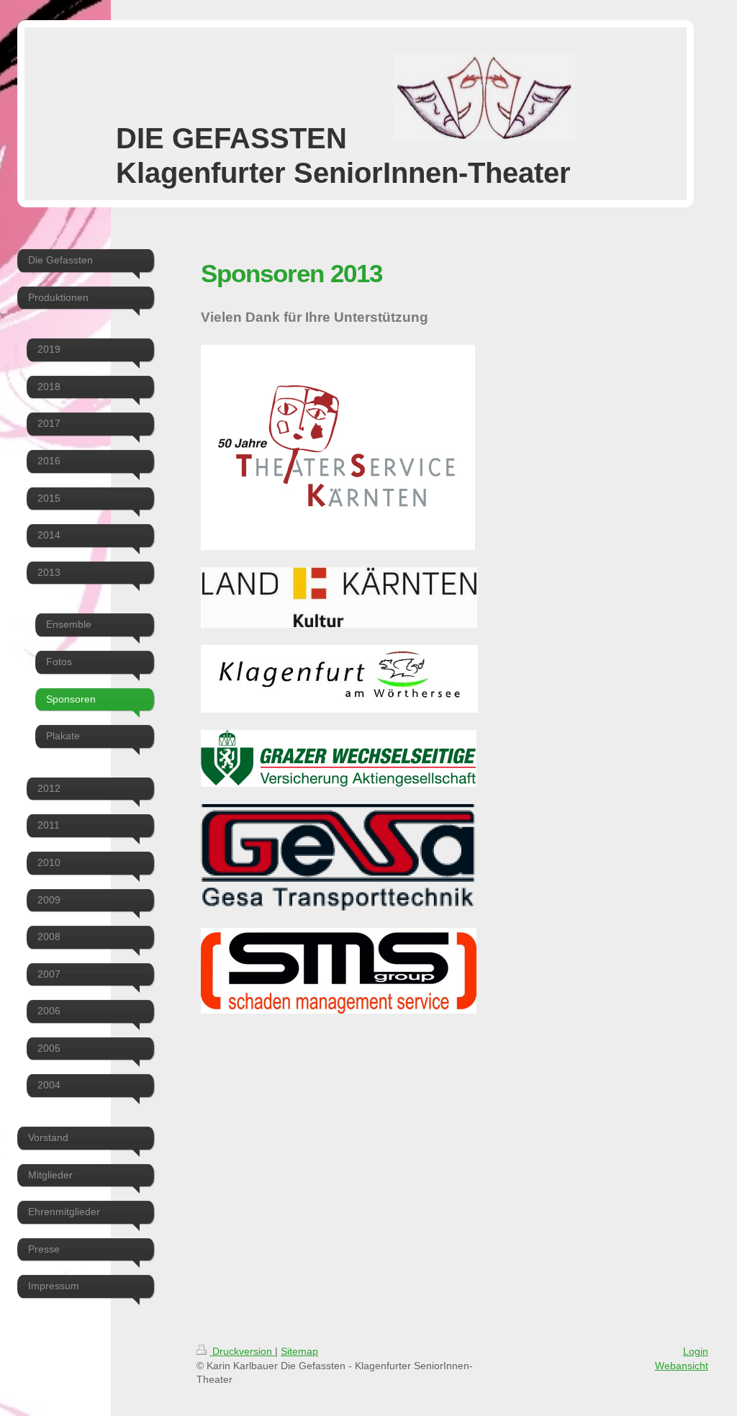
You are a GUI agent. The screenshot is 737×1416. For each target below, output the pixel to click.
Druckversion (242, 1351)
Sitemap (299, 1351)
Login (695, 1351)
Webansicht (681, 1365)
